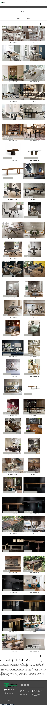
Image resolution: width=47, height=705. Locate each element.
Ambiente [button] (19, 16)
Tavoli (29, 7)
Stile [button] (38, 16)
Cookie (5, 704)
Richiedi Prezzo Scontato (12, 42)
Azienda (23, 1)
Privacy (1, 704)
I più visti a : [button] (28, 18)
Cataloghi (39, 1)
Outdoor (29, 4)
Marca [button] (9, 16)
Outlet (27, 1)
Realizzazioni (33, 1)
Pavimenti (34, 4)
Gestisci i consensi (11, 704)
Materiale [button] (29, 16)
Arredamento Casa (14, 4)
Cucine (7, 4)
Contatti (44, 1)
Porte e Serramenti (41, 4)
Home (18, 7)
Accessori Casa (22, 4)
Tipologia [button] (18, 18)
